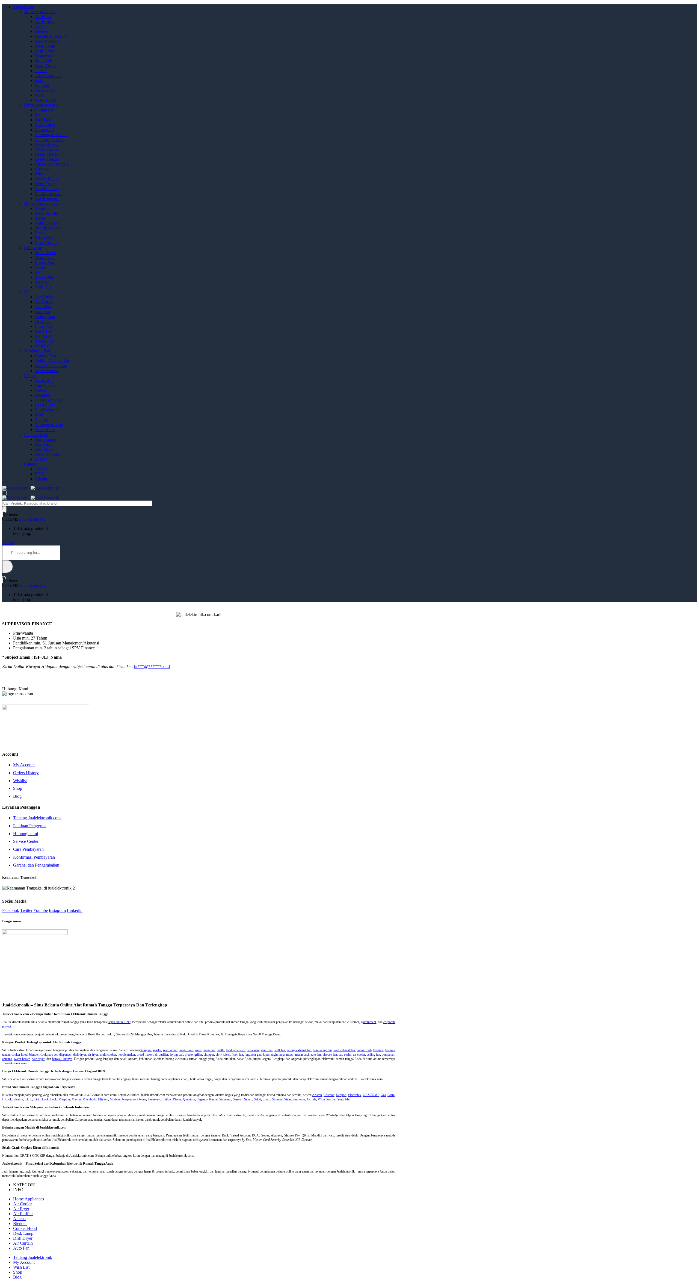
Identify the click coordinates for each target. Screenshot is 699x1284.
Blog (17, 796)
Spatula (41, 419)
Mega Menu (23, 6)
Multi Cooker (46, 223)
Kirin (37, 1099)
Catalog (30, 464)
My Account (24, 764)
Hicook (7, 1099)
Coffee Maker (47, 178)
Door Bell (43, 60)
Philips (166, 1099)
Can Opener (45, 385)
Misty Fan (43, 331)
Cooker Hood (47, 41)
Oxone (141, 1099)
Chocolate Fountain (52, 164)
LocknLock (49, 1099)
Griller (40, 267)
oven (198, 1050)
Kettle (40, 80)
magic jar (209, 1050)
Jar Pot (41, 70)
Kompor (42, 85)
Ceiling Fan (45, 316)
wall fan (279, 1050)
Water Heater (46, 144)
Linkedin (74, 910)
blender (34, 1054)
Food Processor (48, 193)
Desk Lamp (45, 46)
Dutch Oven (45, 252)
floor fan (237, 1054)
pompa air (388, 1054)
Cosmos (329, 1095)
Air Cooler (44, 297)
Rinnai (213, 1099)
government (368, 1022)
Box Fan (42, 311)
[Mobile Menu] (4, 493)
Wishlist (20, 780)
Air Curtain (45, 301)
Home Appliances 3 (41, 203)
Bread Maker (46, 154)
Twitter (26, 910)
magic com (186, 1050)
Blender (42, 31)
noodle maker (126, 1054)
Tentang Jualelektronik (32, 1257)
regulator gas (253, 1054)
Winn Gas (324, 1099)
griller (198, 1054)
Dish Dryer (44, 51)
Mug (39, 415)
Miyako (41, 478)
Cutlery (41, 390)
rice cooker (170, 1050)
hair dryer (38, 1059)
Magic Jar (43, 208)
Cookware (33, 247)
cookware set (48, 1054)
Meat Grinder (46, 213)
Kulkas (41, 115)
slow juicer (223, 1054)
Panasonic (154, 1099)
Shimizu (277, 1099)
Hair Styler (44, 449)
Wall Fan (43, 346)
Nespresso (129, 1099)
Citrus (40, 174)
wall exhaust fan (344, 1050)
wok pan (253, 1050)
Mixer (40, 218)
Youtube (40, 910)
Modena (115, 1099)
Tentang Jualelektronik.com (37, 817)
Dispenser (43, 56)
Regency (202, 1099)
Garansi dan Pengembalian (36, 865)
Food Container (48, 400)
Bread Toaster (47, 159)
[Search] (4, 509)
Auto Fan (43, 306)
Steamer (42, 282)
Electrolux (354, 1095)
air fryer (93, 1054)
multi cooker (108, 1054)
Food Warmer (47, 410)
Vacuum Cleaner (49, 139)
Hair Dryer (44, 444)
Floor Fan (43, 326)
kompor (145, 1050)
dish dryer (79, 1054)
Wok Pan (43, 287)
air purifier (161, 1054)
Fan (27, 292)
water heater (22, 1059)
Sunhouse (298, 1099)
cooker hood (19, 1054)
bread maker (145, 1054)
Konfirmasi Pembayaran (34, 857)
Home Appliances (39, 11)
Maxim (76, 1099)
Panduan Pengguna (29, 825)
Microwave (45, 90)
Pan (38, 272)
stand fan (266, 1050)
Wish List (21, 1267)
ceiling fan (373, 1054)
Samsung (225, 1099)
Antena (41, 26)
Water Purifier (47, 149)
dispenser (65, 1054)
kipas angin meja (274, 1054)
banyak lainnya (62, 1059)
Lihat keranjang (32, 519)
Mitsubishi (89, 1099)
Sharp (266, 1099)
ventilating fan (322, 1050)
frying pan (176, 1054)
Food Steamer (47, 188)
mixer (290, 1054)
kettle (220, 1050)
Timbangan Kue (49, 424)
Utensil (30, 375)
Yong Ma (343, 1099)
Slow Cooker (46, 242)
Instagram (57, 910)
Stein (287, 1099)
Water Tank (45, 429)
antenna (7, 1059)
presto (189, 1054)
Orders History (26, 772)
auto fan (315, 1054)
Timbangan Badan (51, 134)
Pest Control (45, 100)
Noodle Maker (47, 228)
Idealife (18, 1099)
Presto (40, 233)
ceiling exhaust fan (299, 1050)
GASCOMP (371, 1095)
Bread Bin (44, 380)
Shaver (41, 459)
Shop (17, 788)
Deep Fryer (45, 183)
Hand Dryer (45, 65)
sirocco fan (330, 1054)
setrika (157, 1050)
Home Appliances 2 (41, 105)
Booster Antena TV (52, 36)
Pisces (177, 1099)
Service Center (25, 841)
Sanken (237, 1099)
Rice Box (43, 119)
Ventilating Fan (37, 351)
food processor (235, 1050)
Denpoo (341, 1095)
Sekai (257, 1099)
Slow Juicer (45, 124)
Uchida (311, 1099)
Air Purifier (45, 21)
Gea (383, 1095)
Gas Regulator (47, 198)
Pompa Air (44, 110)
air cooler (359, 1054)
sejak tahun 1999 (119, 1022)
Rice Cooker (46, 237)
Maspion (64, 1099)
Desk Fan (43, 321)
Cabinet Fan (45, 356)
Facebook (10, 910)
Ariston (41, 469)
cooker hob (364, 1050)
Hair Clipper (46, 439)
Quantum (189, 1099)
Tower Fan (44, 341)
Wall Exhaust (46, 370)
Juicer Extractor (48, 75)
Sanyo (248, 1099)
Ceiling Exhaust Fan (52, 360)
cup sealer (345, 1054)
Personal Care (36, 434)
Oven (40, 95)
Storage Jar (44, 129)
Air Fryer (43, 16)
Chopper (42, 169)
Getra (391, 1095)
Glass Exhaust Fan (51, 365)
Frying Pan (44, 262)
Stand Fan (43, 336)
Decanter (43, 395)
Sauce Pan (44, 277)
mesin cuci (302, 1054)
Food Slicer (45, 405)
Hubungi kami (25, 833)
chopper (209, 1054)
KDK (40, 474)
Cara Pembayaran (28, 849)
